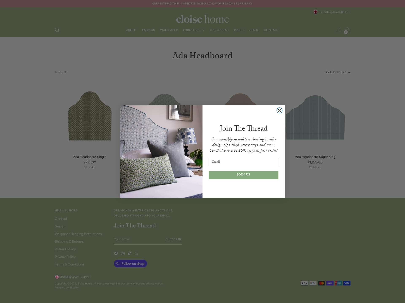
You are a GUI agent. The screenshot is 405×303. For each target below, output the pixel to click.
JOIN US (243, 175)
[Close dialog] (279, 110)
